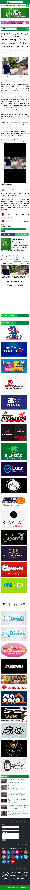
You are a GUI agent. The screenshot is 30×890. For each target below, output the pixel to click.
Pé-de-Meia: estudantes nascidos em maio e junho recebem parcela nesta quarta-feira (18, 807)
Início (2, 33)
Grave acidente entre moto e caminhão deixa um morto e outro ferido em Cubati (18, 813)
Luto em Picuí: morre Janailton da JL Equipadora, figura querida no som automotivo (18, 801)
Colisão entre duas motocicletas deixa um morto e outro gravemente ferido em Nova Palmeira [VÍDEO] (18, 788)
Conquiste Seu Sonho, (21, 50)
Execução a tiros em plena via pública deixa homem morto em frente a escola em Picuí (17, 781)
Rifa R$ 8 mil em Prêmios (22, 33)
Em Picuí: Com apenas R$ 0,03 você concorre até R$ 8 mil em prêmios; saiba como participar (15, 276)
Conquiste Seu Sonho (10, 33)
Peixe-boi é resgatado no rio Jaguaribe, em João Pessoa (17, 793)
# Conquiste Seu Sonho (10, 229)
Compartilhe (10, 234)
